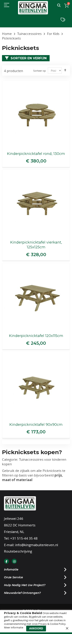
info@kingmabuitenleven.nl (36, 545)
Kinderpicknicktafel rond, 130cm (36, 154)
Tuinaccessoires (29, 33)
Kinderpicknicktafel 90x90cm (36, 424)
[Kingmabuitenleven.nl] (33, 7)
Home (7, 33)
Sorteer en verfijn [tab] (29, 58)
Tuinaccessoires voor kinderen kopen (34, 461)
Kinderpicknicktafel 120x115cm (36, 336)
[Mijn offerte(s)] (63, 21)
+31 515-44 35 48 (24, 538)
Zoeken (58, 5)
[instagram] (14, 561)
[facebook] (6, 561)
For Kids (53, 33)
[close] (67, 628)
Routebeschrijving (18, 551)
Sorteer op (39, 70)
